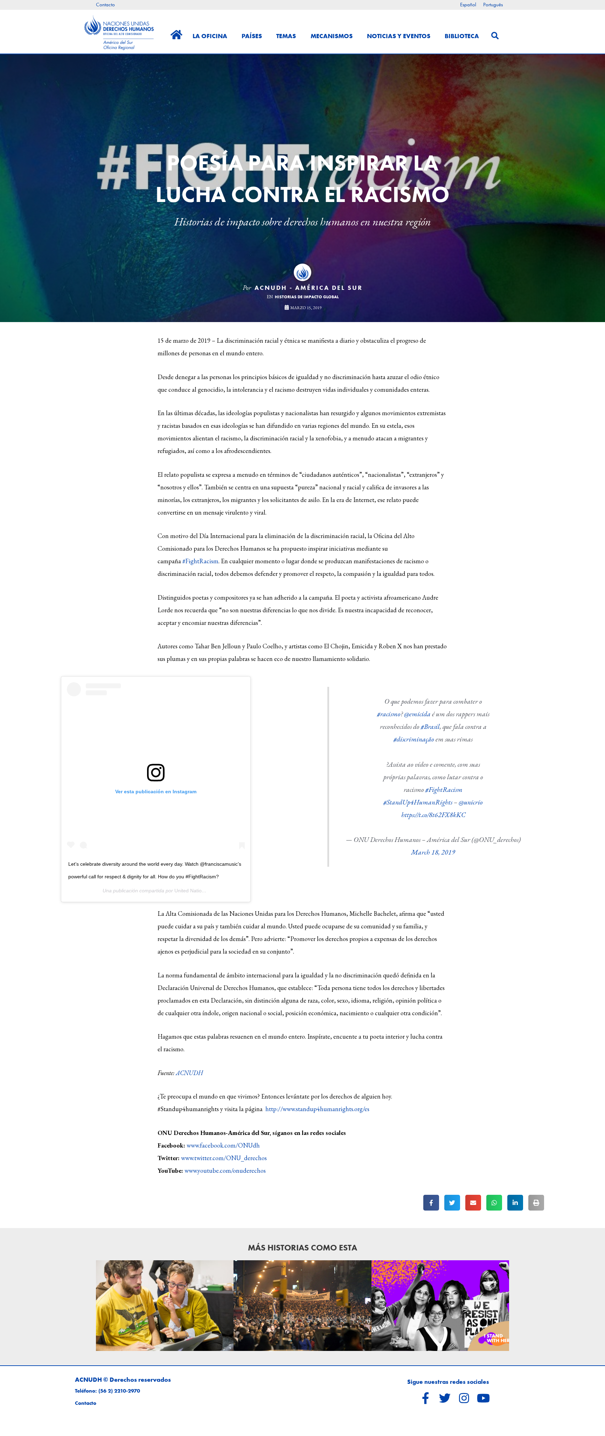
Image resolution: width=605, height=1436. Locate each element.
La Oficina (210, 36)
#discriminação (414, 739)
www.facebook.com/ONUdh (223, 1145)
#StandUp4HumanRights (417, 802)
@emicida (417, 713)
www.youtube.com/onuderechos (225, 1170)
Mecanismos (332, 36)
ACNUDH (189, 1073)
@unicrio (471, 802)
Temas (286, 36)
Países (252, 36)
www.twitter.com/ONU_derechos (224, 1158)
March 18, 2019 (433, 852)
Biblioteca (462, 36)
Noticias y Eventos (398, 36)
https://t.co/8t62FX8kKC (433, 814)
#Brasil (430, 726)
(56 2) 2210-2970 (119, 1390)
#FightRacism (200, 561)
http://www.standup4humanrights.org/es (317, 1109)
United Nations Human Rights (207, 890)
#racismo (389, 713)
